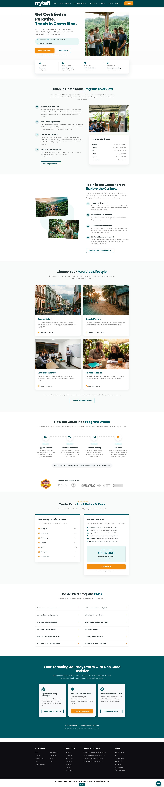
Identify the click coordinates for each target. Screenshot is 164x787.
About (102, 3)
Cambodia (69, 758)
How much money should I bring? (58, 636)
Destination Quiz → (111, 711)
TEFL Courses (64, 3)
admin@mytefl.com (100, 752)
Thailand (69, 755)
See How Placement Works (82, 401)
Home (55, 3)
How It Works (63, 51)
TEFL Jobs (92, 3)
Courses (37, 755)
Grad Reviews (54, 752)
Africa (68, 768)
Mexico (68, 752)
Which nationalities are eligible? (106, 608)
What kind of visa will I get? (106, 615)
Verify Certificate (40, 764)
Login (129, 3)
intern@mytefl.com (97, 758)
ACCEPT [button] (82, 784)
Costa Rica (69, 771)
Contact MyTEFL (98, 761)
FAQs (109, 3)
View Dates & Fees (44, 51)
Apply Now (105, 567)
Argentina (69, 761)
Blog (36, 761)
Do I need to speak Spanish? (58, 629)
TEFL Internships (78, 3)
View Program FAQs (50, 164)
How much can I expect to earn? (58, 608)
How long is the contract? (106, 636)
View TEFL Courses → (82, 711)
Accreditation (39, 758)
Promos (52, 758)
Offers (117, 3)
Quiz (51, 761)
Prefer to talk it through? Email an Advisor (83, 725)
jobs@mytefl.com (99, 755)
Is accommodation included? (58, 622)
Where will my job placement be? (106, 622)
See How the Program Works (99, 250)
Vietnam (68, 764)
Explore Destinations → (52, 711)
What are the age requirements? (58, 643)
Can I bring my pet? (106, 629)
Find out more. (104, 781)
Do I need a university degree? (58, 615)
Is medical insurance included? (106, 643)
